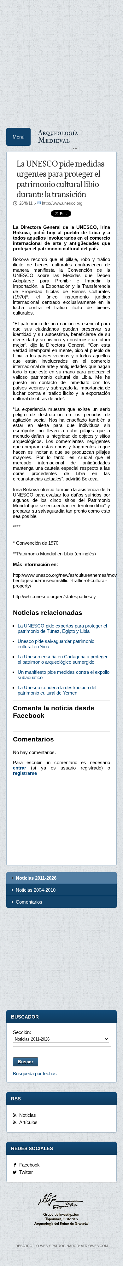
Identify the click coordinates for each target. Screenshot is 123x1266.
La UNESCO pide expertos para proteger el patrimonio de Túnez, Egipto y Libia (62, 628)
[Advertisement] (61, 61)
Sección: (22, 1032)
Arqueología (58, 136)
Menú (18, 136)
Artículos (28, 1122)
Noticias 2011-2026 (36, 878)
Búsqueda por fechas (35, 1073)
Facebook (29, 1164)
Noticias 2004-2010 (36, 890)
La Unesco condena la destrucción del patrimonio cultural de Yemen (57, 690)
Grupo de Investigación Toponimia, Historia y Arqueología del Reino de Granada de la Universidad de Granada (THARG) (61, 1210)
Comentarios (29, 902)
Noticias (27, 1115)
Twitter (26, 1172)
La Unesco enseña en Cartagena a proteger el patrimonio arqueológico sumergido (63, 659)
